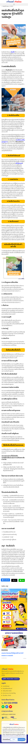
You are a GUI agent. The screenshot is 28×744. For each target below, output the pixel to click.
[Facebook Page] (6, 706)
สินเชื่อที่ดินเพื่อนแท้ (7, 688)
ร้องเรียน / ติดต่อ (7, 695)
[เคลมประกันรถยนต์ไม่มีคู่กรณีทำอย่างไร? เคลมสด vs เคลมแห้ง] (13, 641)
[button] (14, 4)
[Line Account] (3, 706)
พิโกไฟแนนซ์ (19, 163)
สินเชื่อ (12, 52)
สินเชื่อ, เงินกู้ (5, 586)
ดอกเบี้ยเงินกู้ (6, 686)
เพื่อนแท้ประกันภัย (7, 691)
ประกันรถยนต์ (4, 650)
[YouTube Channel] (10, 706)
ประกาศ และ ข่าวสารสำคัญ (9, 693)
